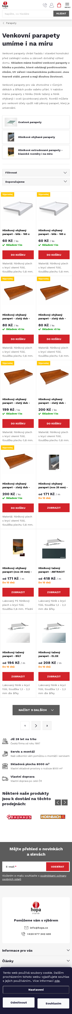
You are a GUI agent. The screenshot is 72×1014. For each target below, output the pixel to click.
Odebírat (57, 866)
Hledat (61, 13)
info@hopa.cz (39, 927)
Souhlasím (53, 1003)
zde (57, 981)
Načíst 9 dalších (33, 710)
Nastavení (36, 989)
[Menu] (67, 5)
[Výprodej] (18, 209)
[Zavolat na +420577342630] (45, 5)
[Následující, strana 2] (36, 725)
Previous (58, 802)
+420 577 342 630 (39, 934)
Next (65, 802)
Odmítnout (19, 1002)
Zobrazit (54, 507)
